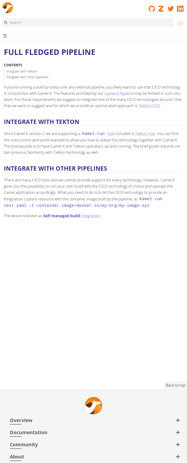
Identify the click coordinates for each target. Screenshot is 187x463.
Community (24, 444)
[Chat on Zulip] (161, 7)
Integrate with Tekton (21, 71)
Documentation (28, 432)
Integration (71, 215)
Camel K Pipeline (119, 93)
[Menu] (179, 23)
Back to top (175, 385)
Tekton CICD (149, 105)
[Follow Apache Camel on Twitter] (171, 7)
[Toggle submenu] (5, 36)
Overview (21, 420)
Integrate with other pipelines (27, 77)
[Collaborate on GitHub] (152, 7)
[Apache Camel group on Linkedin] (180, 7)
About (17, 456)
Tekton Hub (145, 133)
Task (98, 133)
